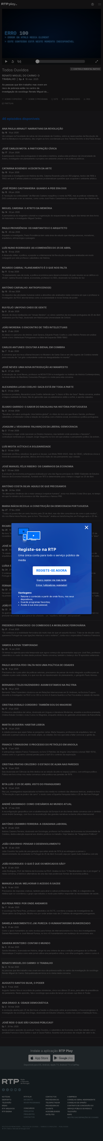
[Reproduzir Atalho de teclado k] (4, 1138)
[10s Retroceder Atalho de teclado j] (11, 1138)
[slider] (61, 1138)
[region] (51, 570)
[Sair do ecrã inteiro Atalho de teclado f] (98, 1138)
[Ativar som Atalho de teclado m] (17, 1138)
